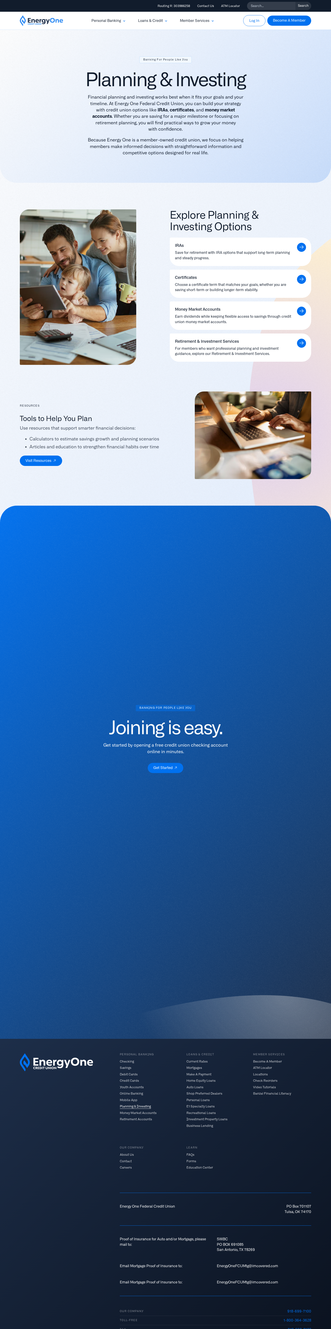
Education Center (199, 1167)
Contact (126, 1161)
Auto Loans (194, 1087)
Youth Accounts (132, 1087)
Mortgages (194, 1068)
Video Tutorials (264, 1087)
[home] (41, 20)
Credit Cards (129, 1080)
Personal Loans (198, 1100)
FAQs (190, 1154)
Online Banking (131, 1093)
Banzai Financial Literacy (272, 1093)
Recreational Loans (201, 1113)
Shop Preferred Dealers (204, 1093)
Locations (260, 1074)
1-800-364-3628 (297, 1320)
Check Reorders (265, 1080)
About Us (127, 1154)
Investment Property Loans (206, 1119)
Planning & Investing (135, 1106)
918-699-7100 (299, 1311)
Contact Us (205, 6)
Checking (127, 1061)
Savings (125, 1068)
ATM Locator (230, 6)
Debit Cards (129, 1074)
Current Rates (197, 1061)
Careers (126, 1167)
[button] (109, 21)
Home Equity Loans (200, 1080)
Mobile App (128, 1100)
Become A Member (267, 1061)
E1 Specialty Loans (200, 1106)
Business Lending (199, 1126)
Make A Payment (198, 1074)
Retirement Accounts (136, 1119)
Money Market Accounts (138, 1113)
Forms (191, 1161)
